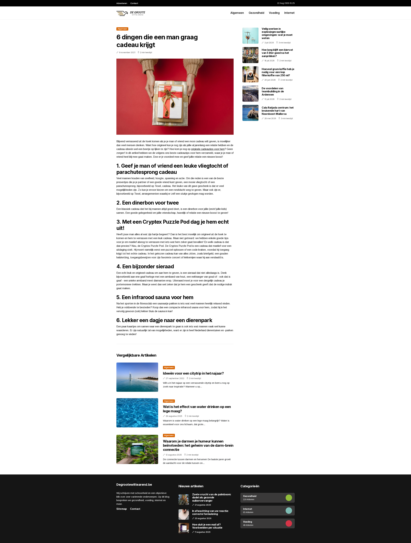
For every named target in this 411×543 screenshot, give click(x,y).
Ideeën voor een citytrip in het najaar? (193, 373)
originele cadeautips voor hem (208, 149)
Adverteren (121, 3)
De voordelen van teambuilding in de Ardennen (273, 91)
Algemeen (237, 12)
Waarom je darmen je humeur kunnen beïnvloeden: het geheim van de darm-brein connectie (198, 445)
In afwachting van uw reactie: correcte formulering (210, 512)
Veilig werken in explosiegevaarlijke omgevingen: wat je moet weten (277, 33)
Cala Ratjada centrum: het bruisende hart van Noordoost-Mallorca (278, 110)
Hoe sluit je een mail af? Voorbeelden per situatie (207, 526)
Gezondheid (256, 12)
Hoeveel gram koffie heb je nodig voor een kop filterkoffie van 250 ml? (278, 72)
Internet (289, 12)
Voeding (274, 12)
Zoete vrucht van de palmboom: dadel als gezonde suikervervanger (211, 497)
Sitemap (121, 509)
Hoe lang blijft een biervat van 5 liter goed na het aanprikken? (277, 52)
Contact (134, 3)
